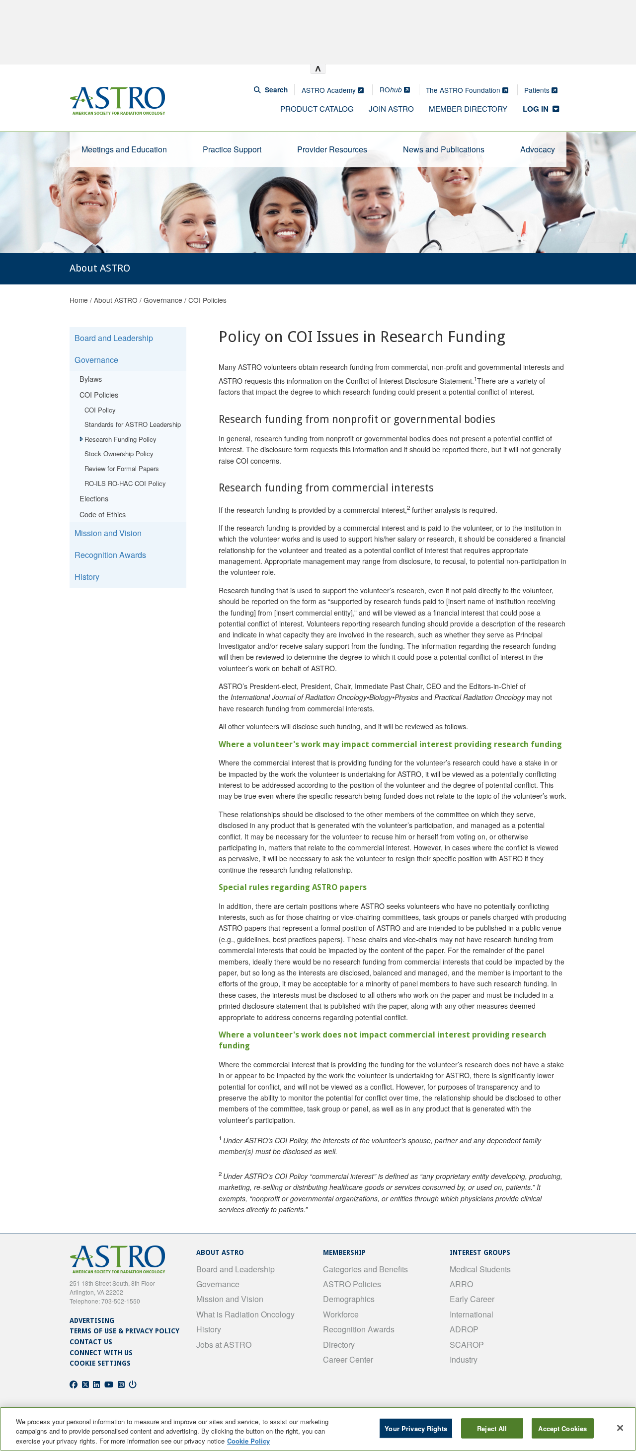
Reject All (492, 1428)
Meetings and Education (124, 149)
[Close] (620, 1428)
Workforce (341, 1314)
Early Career (472, 1299)
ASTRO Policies (352, 1284)
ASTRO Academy (330, 90)
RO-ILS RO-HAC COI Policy (125, 483)
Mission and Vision (108, 533)
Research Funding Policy (120, 439)
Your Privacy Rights (416, 1428)
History (87, 576)
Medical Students (480, 1269)
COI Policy (100, 410)
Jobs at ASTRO (223, 1344)
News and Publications (443, 149)
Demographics (349, 1299)
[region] (318, 1429)
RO (391, 89)
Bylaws (91, 378)
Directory (339, 1344)
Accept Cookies (562, 1428)
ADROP (464, 1329)
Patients (538, 90)
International (471, 1314)
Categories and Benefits (365, 1269)
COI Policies (207, 300)
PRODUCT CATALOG (317, 108)
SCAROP (467, 1344)
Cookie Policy (248, 1441)
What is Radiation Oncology (245, 1314)
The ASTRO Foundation (464, 90)
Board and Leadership (114, 338)
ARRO (461, 1284)
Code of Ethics (103, 514)
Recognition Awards (110, 554)
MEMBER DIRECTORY (468, 108)
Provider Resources (332, 149)
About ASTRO (116, 300)
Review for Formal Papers (121, 468)
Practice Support (232, 149)
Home (79, 300)
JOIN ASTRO (391, 108)
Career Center (348, 1359)
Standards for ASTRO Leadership (132, 424)
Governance (163, 300)
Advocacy (537, 149)
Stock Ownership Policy (119, 453)
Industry (463, 1359)
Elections (94, 498)
